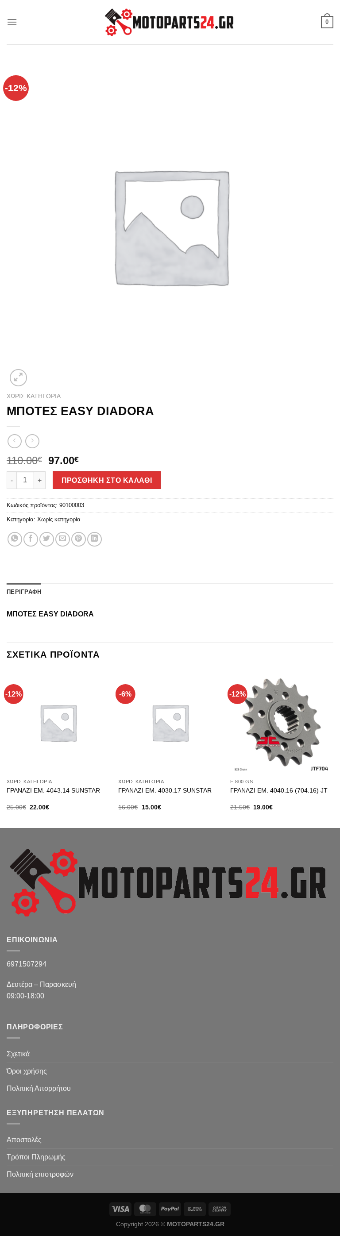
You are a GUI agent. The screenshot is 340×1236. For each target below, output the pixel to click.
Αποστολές (24, 1140)
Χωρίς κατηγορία (34, 396)
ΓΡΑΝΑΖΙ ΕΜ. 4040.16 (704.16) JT (279, 790)
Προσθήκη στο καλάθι (107, 480)
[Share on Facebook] (30, 539)
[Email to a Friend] (62, 539)
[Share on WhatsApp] (15, 539)
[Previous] (7, 748)
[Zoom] (18, 377)
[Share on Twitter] (46, 539)
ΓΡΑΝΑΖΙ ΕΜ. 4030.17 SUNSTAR (165, 790)
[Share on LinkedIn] (94, 539)
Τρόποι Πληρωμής (36, 1157)
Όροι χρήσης (27, 1071)
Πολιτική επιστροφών (40, 1174)
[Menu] (12, 22)
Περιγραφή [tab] (24, 592)
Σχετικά (18, 1054)
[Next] (333, 748)
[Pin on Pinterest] (78, 539)
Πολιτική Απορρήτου (39, 1088)
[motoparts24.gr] (170, 22)
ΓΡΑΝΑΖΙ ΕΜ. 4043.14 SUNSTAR (53, 790)
